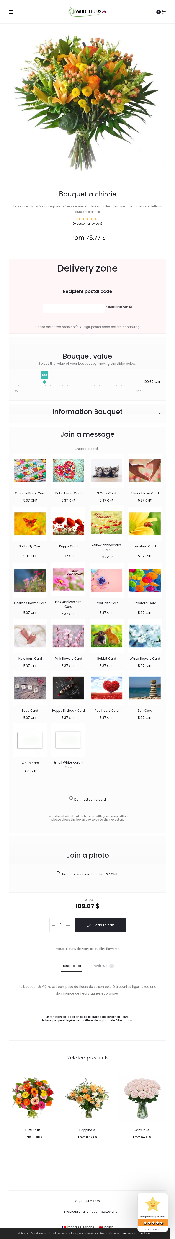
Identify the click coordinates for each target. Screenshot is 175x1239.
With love (142, 1130)
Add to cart (104, 925)
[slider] (44, 382)
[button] (53, 925)
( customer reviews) (87, 224)
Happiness (87, 1130)
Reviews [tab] (103, 965)
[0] (163, 12)
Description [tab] (71, 965)
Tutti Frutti (33, 1130)
